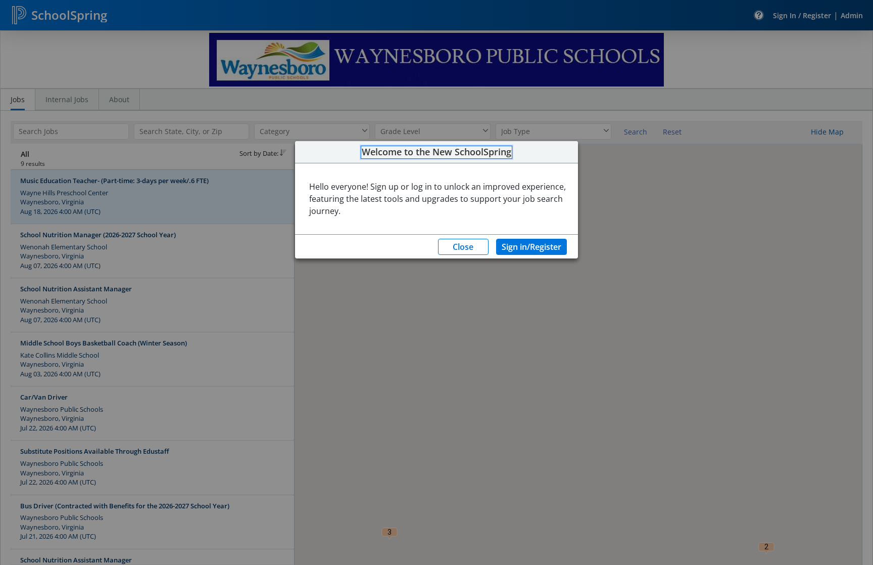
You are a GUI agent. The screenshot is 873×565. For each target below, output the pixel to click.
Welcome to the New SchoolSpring (436, 152)
